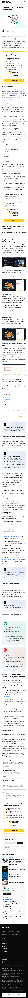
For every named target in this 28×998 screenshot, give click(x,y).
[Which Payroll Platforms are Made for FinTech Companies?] (5, 882)
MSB (20, 187)
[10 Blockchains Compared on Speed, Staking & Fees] (5, 875)
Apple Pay (6, 397)
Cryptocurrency (6, 89)
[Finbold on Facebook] (3, 962)
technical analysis (16, 559)
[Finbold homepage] (14, 927)
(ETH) (9, 123)
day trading (10, 557)
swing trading (19, 557)
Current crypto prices (10, 908)
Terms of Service (14, 934)
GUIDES (7, 31)
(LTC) (19, 123)
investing (6, 696)
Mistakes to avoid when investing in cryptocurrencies (13, 912)
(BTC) (7, 116)
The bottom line (9, 914)
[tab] (4, 994)
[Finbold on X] (5, 962)
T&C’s (19, 846)
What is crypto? (9, 899)
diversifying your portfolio (10, 536)
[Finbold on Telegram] (8, 962)
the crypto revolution (19, 118)
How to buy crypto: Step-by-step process (13, 904)
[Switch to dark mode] (25, 2)
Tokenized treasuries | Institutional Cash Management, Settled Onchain (17, 869)
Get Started (14, 80)
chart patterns (5, 559)
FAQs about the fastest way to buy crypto (13, 917)
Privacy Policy (7, 847)
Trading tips (8, 906)
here (5, 609)
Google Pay (7, 399)
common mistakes (6, 684)
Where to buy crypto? (10, 901)
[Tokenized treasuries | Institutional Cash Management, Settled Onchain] (5, 869)
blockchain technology (13, 93)
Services (4, 943)
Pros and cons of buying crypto (13, 909)
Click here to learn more (10, 981)
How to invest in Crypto (18, 576)
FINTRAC (6, 189)
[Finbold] (6, 2)
